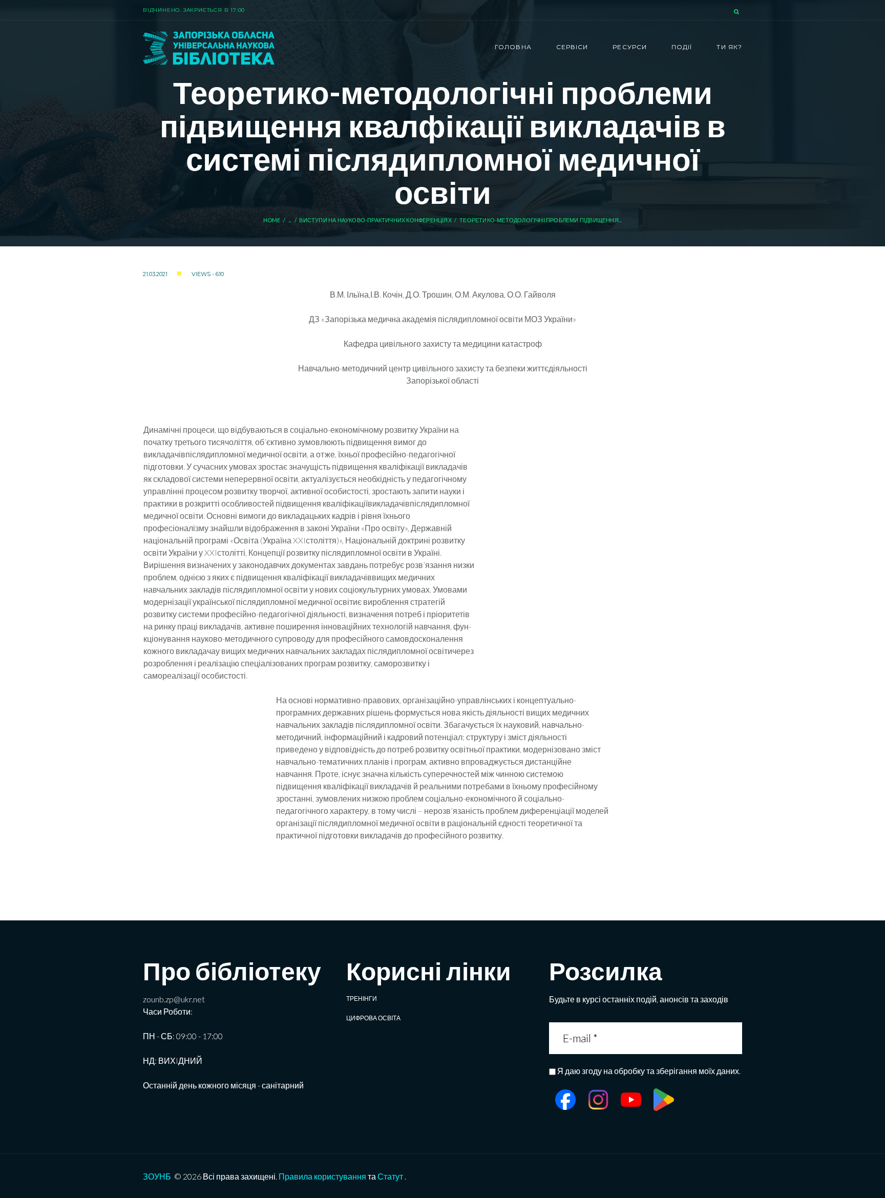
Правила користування (322, 1176)
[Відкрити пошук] (737, 12)
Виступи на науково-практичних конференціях (375, 220)
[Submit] (733, 1037)
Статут (390, 1176)
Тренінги (361, 998)
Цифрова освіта (373, 1018)
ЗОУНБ (157, 1176)
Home (272, 220)
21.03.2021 (155, 274)
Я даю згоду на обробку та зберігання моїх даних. (649, 1071)
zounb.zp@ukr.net (174, 999)
